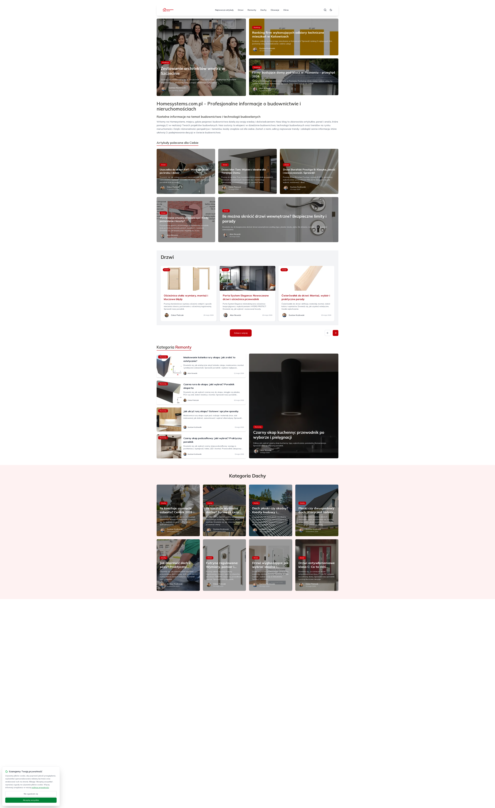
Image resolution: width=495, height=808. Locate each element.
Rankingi (165, 62)
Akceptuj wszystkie (31, 800)
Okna (285, 10)
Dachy (263, 10)
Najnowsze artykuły (224, 10)
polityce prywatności (40, 787)
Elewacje (275, 10)
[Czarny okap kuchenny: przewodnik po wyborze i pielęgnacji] (293, 406)
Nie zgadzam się (31, 794)
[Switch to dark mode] (331, 10)
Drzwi (240, 10)
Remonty (252, 10)
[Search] (325, 10)
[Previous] (328, 333)
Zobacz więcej (241, 333)
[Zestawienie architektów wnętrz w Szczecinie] (201, 57)
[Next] (335, 333)
